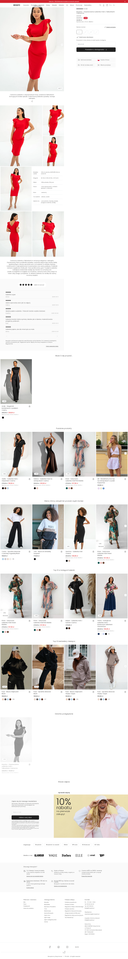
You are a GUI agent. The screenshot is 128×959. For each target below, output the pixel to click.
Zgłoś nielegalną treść (52, 346)
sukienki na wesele (43, 264)
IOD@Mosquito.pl (89, 920)
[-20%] (48, 454)
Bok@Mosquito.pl (89, 908)
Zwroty (46, 922)
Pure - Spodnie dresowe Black (42, 693)
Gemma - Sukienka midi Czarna (74, 552)
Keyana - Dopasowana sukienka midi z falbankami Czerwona (10, 766)
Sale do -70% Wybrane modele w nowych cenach (64, 1)
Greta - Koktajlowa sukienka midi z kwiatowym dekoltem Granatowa (105, 623)
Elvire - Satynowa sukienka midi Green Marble (104, 553)
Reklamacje (47, 911)
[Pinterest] (58, 947)
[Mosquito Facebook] (50, 947)
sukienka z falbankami (24, 260)
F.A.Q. (45, 909)
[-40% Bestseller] (112, 527)
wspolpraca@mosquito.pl (92, 914)
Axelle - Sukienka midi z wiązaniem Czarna (10, 480)
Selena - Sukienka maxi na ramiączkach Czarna (43, 480)
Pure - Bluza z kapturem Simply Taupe (74, 693)
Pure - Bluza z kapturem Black (10, 693)
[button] (107, 5)
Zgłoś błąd (47, 917)
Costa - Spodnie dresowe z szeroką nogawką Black (11, 552)
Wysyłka (46, 902)
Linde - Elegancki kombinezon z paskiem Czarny (10, 408)
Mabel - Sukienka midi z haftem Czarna (74, 622)
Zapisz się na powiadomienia (34, 876)
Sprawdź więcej (64, 793)
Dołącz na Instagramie (60, 886)
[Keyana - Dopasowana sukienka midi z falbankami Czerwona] (53, 120)
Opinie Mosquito (48, 913)
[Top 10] (16, 667)
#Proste (74, 845)
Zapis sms (47, 915)
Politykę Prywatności (26, 827)
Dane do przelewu (29, 908)
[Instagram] (67, 947)
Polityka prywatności (71, 902)
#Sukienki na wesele (52, 845)
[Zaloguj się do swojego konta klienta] (103, 5)
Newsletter (47, 904)
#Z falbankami (99, 845)
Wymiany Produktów (50, 906)
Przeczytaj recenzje (87, 876)
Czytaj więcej (30, 887)
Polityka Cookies (69, 904)
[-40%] (80, 454)
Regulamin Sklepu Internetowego (74, 906)
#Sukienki (38, 845)
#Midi (66, 845)
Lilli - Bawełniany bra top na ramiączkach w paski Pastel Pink (106, 481)
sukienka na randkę (42, 273)
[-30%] (16, 382)
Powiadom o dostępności (95, 50)
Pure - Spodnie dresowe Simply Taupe (106, 693)
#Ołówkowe (86, 845)
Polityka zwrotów (69, 909)
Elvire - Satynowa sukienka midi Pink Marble (74, 480)
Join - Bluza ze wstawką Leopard (42, 552)
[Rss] (77, 947)
